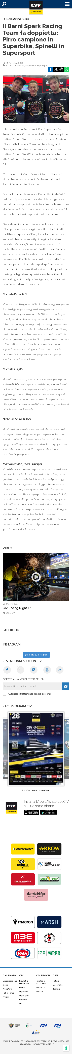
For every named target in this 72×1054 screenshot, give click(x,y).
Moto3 (22, 987)
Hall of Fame (8, 993)
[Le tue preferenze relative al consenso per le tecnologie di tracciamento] (66, 1048)
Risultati (56, 989)
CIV (14, 65)
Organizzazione (10, 981)
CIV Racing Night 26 (17, 608)
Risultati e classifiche (24, 982)
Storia (5, 985)
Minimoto (40, 987)
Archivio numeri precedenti (36, 790)
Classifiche (57, 985)
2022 (8, 65)
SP (20, 1003)
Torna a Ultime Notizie (17, 18)
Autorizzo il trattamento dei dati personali (29, 693)
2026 (8, 613)
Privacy (6, 997)
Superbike (30, 65)
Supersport (43, 65)
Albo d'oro (7, 989)
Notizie (20, 65)
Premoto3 (23, 999)
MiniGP (39, 991)
